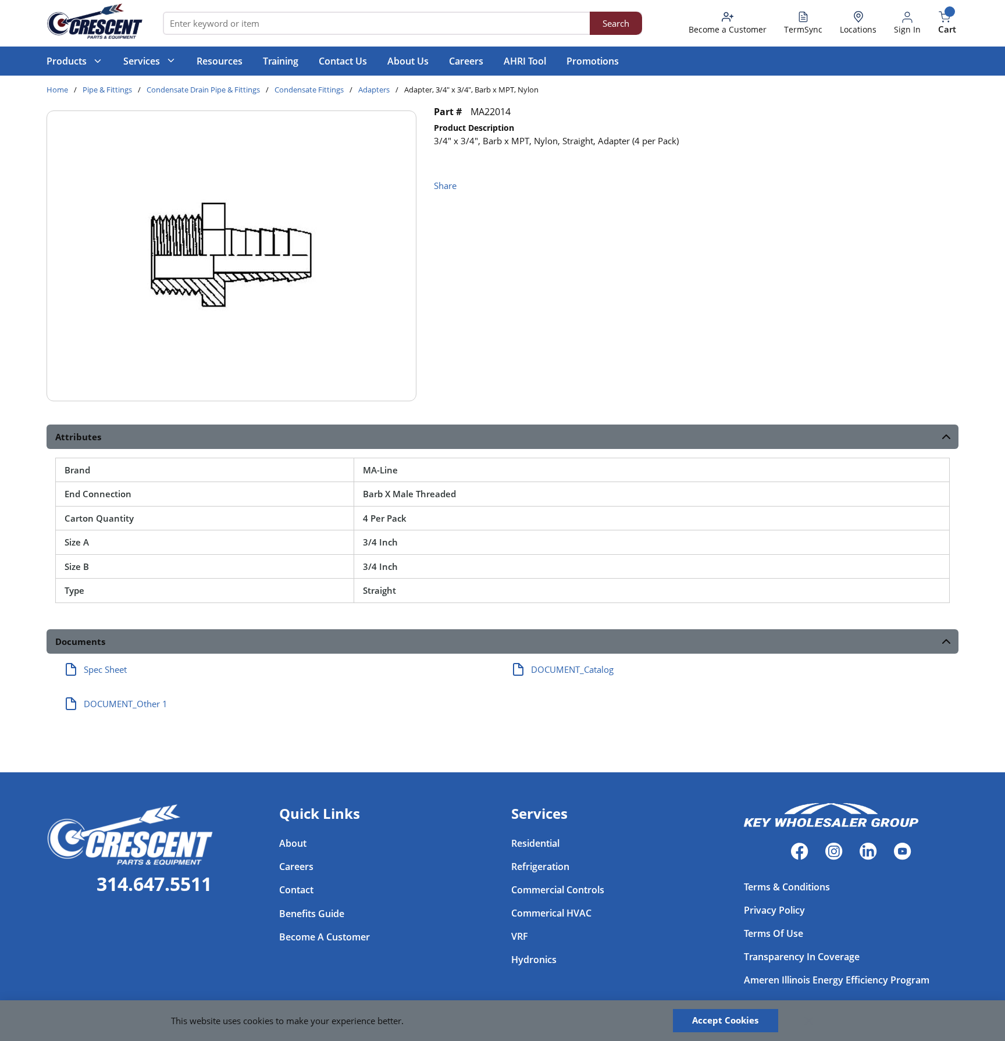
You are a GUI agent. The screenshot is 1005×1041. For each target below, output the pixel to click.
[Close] (809, 1020)
